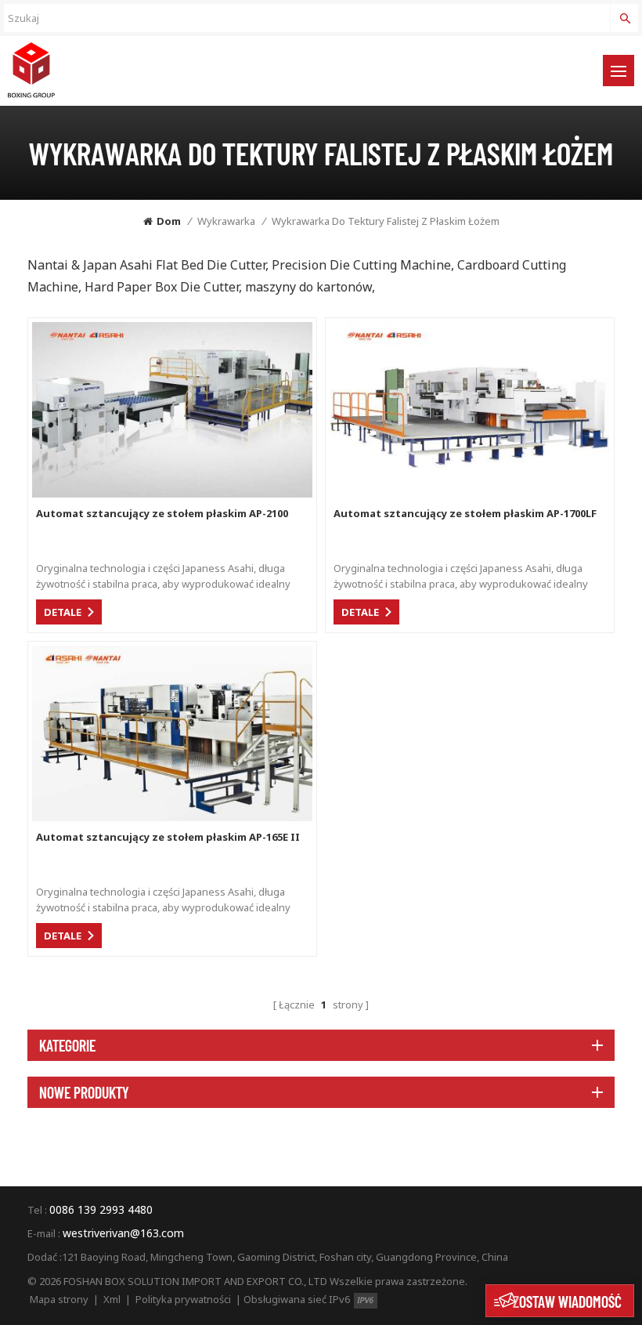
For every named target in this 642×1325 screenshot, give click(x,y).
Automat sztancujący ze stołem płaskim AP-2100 (162, 513)
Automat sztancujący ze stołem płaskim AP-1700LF (465, 513)
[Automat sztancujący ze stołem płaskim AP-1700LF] (470, 492)
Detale (62, 612)
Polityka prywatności (183, 1299)
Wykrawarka (226, 221)
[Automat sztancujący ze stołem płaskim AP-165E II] (172, 816)
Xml (112, 1299)
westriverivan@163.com (123, 1232)
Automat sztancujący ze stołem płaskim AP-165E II (168, 837)
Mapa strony (59, 1299)
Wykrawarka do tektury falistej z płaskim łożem (386, 221)
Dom (169, 221)
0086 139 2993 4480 (101, 1209)
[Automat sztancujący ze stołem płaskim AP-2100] (172, 492)
